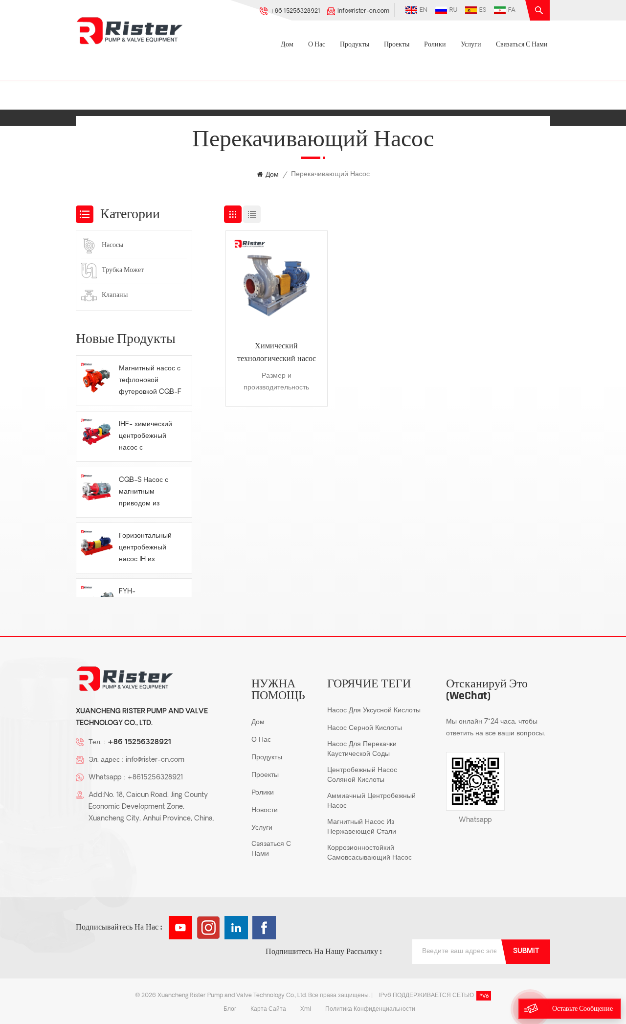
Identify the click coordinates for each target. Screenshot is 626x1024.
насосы (112, 245)
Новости (264, 810)
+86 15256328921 (295, 11)
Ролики (435, 44)
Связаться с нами (522, 44)
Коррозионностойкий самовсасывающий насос (369, 853)
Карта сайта (268, 1009)
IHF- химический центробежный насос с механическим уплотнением (145, 437)
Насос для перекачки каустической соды (362, 749)
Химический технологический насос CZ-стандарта (276, 353)
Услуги (471, 44)
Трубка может (123, 270)
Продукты (354, 44)
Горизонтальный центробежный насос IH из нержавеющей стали (145, 549)
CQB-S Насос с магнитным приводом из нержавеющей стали (143, 493)
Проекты (396, 44)
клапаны (115, 295)
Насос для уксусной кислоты (374, 710)
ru (453, 10)
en (423, 10)
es (482, 10)
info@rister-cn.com (363, 11)
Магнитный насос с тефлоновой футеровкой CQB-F (150, 380)
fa (511, 10)
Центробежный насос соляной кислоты (362, 775)
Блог (230, 1009)
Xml (305, 1009)
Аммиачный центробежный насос (371, 801)
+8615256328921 (155, 777)
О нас (316, 44)
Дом (287, 44)
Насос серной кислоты (364, 728)
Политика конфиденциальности (370, 1009)
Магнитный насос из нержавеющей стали (361, 827)
